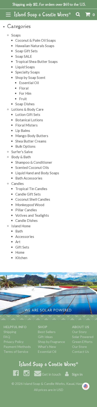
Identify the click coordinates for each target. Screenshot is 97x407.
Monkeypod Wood (29, 205)
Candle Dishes (26, 220)
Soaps (16, 35)
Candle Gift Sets (28, 194)
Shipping (10, 332)
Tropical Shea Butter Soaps (36, 61)
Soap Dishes (25, 104)
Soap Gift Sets (26, 51)
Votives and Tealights (32, 215)
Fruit (23, 99)
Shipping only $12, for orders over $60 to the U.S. (49, 4)
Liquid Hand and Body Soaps (37, 173)
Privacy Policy (14, 342)
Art (17, 242)
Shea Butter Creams (30, 141)
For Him (25, 93)
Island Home (21, 226)
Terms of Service (16, 352)
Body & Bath (21, 157)
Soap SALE (23, 56)
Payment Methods (17, 347)
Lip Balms (22, 130)
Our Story (79, 332)
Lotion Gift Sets (27, 114)
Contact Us (80, 352)
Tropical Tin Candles (31, 189)
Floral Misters (26, 125)
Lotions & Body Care (27, 109)
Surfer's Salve (22, 152)
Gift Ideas (45, 337)
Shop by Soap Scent (30, 77)
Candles (17, 183)
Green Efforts (82, 342)
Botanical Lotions (29, 120)
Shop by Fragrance (51, 342)
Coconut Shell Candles (32, 199)
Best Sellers (47, 332)
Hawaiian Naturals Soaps (34, 46)
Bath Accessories (28, 178)
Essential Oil (29, 83)
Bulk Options (25, 146)
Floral (23, 88)
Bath (19, 231)
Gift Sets (22, 247)
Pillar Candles (26, 210)
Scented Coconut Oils (32, 167)
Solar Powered (82, 337)
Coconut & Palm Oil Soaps (35, 40)
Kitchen (21, 258)
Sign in (77, 374)
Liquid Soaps (25, 67)
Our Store (79, 347)
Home (19, 252)
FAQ (7, 337)
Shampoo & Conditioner (33, 162)
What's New (47, 347)
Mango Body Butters (31, 136)
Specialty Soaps (27, 72)
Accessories (24, 236)
